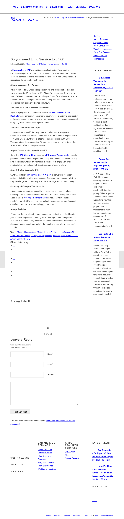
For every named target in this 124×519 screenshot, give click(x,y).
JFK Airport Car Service (25, 232)
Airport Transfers (100, 39)
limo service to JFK (21, 70)
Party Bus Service (101, 52)
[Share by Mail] (14, 275)
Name (50, 353)
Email (50, 364)
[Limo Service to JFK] (44, 43)
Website (50, 374)
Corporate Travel (100, 42)
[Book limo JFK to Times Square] (23, 310)
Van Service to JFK (24, 239)
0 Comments (30, 64)
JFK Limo (56, 235)
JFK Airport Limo (42, 232)
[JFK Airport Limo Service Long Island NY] (14, 310)
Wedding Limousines (102, 49)
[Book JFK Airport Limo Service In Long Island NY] (31, 310)
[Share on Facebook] (14, 245)
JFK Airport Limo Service (60, 232)
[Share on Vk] (14, 267)
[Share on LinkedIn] (14, 258)
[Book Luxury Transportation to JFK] (74, 310)
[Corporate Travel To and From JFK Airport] (48, 310)
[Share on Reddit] (14, 271)
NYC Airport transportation (48, 64)
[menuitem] (14, 7)
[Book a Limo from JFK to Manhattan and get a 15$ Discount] (121, 259)
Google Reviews (72, 458)
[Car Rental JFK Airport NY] (65, 310)
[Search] (41, 20)
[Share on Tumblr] (14, 262)
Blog (67, 455)
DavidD (64, 64)
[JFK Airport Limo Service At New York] (40, 310)
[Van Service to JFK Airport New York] (57, 310)
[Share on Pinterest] (14, 254)
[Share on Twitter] (14, 249)
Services (97, 35)
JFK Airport (70, 451)
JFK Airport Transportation (35, 197)
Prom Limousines (101, 45)
